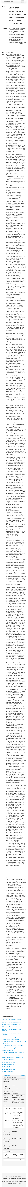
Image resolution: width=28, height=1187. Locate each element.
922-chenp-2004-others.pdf (8, 1071)
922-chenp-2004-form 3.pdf (8, 1067)
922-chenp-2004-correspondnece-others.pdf (12, 1052)
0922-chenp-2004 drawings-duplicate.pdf (12, 1039)
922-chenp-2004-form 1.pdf (8, 1062)
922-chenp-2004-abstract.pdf (9, 1048)
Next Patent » (23, 1075)
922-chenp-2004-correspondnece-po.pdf (12, 1055)
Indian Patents (8, 1)
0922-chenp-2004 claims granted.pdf (11, 1024)
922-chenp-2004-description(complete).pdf (12, 1057)
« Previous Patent (6, 1075)
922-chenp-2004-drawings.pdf (9, 1059)
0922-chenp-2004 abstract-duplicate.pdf (11, 1022)
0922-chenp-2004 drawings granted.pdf (11, 1037)
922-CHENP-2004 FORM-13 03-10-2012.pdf (12, 1045)
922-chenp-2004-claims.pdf (8, 1050)
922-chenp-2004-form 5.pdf (8, 1069)
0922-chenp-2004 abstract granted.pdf (11, 1019)
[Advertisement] (14, 49)
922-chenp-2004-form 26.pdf (9, 1064)
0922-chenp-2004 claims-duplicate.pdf (11, 1027)
